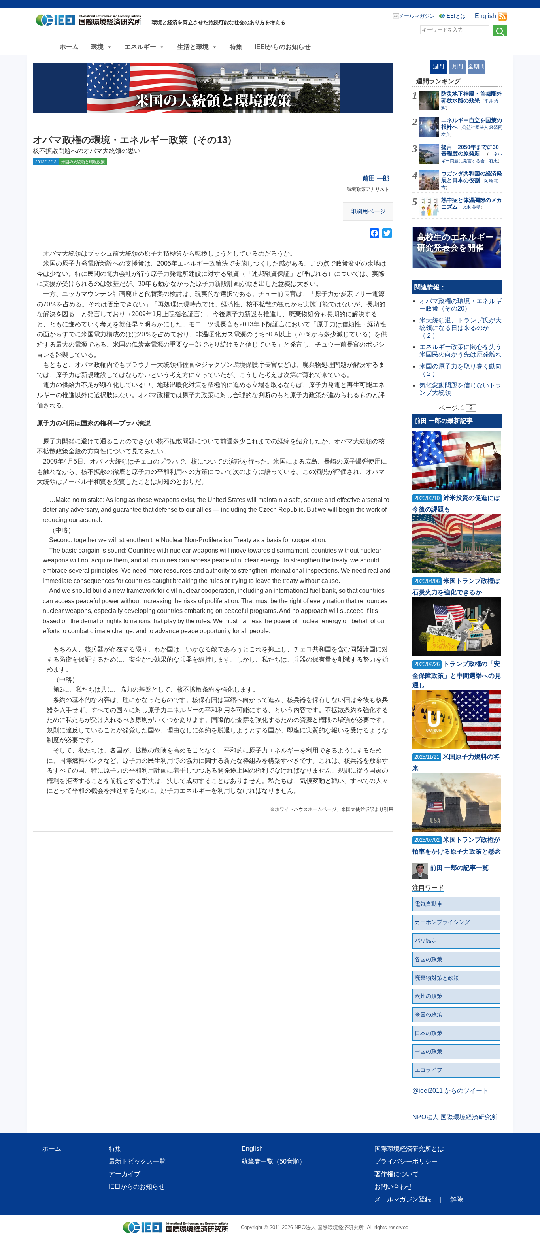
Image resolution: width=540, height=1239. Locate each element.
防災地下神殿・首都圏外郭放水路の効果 (471, 97)
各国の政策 (428, 959)
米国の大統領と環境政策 (83, 162)
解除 (456, 1199)
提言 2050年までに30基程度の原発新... (470, 150)
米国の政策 (428, 1014)
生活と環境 (193, 46)
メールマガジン (417, 16)
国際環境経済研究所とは (409, 1148)
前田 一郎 (376, 178)
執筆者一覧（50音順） (274, 1161)
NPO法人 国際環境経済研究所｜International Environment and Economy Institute (91, 22)
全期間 (476, 66)
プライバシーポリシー (406, 1161)
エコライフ (428, 1070)
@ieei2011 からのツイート (450, 1090)
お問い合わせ (393, 1186)
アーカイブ (124, 1174)
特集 (236, 46)
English (485, 16)
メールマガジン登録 (402, 1199)
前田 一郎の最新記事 (443, 420)
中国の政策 (428, 1051)
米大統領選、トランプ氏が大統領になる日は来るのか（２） (460, 328)
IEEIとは (455, 16)
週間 (438, 66)
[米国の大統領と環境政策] (213, 88)
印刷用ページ (368, 211)
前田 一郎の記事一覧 (459, 867)
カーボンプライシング (442, 922)
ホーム (69, 46)
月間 (457, 66)
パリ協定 (426, 940)
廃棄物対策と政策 (437, 978)
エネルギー (140, 46)
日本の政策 (428, 1033)
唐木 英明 (471, 207)
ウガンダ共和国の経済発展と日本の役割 (471, 176)
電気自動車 (428, 904)
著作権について (396, 1174)
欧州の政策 (428, 996)
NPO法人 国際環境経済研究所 (454, 1117)
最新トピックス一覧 (137, 1161)
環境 (97, 46)
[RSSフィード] (502, 16)
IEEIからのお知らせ (283, 46)
